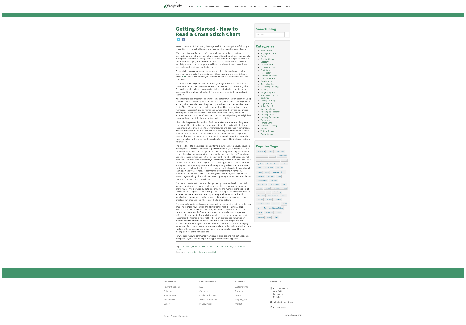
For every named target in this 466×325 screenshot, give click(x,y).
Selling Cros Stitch (269, 106)
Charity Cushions (262, 180)
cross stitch (186, 246)
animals (260, 188)
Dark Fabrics (266, 81)
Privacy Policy (205, 304)
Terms (166, 316)
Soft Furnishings (268, 109)
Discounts (269, 199)
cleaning (273, 156)
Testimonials (169, 299)
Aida (184, 76)
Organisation (266, 103)
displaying (280, 167)
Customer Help (212, 6)
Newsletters (240, 6)
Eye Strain (261, 164)
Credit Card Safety (207, 295)
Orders (238, 295)
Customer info (241, 287)
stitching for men (268, 114)
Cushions (278, 213)
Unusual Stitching (269, 125)
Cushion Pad (276, 160)
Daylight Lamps (269, 167)
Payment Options (172, 287)
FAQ (201, 287)
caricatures (261, 176)
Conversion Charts (269, 67)
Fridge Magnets (262, 184)
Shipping (168, 291)
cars (259, 208)
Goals (285, 188)
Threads (228, 246)
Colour (269, 217)
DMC (276, 217)
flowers (268, 188)
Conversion (276, 204)
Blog (199, 6)
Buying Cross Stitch (269, 53)
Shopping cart (241, 299)
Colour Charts (267, 64)
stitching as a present (270, 111)
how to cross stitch (207, 252)
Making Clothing (268, 100)
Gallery (226, 6)
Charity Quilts (280, 151)
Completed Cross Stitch (273, 208)
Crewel (260, 172)
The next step (267, 120)
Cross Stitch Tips (268, 78)
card (269, 192)
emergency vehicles (263, 160)
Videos (264, 128)
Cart (266, 6)
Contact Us (255, 6)
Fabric (259, 167)
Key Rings (265, 98)
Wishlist (238, 304)
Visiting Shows (267, 131)
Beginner (283, 156)
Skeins (236, 246)
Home (190, 6)
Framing (264, 89)
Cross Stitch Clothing (264, 204)
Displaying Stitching (270, 86)
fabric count (261, 192)
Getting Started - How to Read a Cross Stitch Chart (208, 31)
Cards (263, 56)
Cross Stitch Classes (272, 164)
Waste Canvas (267, 134)
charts (217, 246)
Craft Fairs (278, 199)
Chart (260, 212)
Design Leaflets (267, 84)
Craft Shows (271, 176)
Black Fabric (269, 213)
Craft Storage (267, 70)
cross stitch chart (200, 246)
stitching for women (270, 117)
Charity (285, 160)
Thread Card (266, 122)
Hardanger (261, 217)
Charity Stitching (268, 59)
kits (222, 246)
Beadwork (284, 164)
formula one (276, 188)
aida (211, 246)
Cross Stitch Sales (269, 75)
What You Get (170, 295)
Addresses (239, 291)
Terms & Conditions (208, 299)
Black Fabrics (266, 50)
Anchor (267, 172)
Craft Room (274, 180)
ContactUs (183, 316)
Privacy (174, 316)
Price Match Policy (281, 6)
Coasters (265, 61)
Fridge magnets (268, 92)
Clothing (270, 151)
